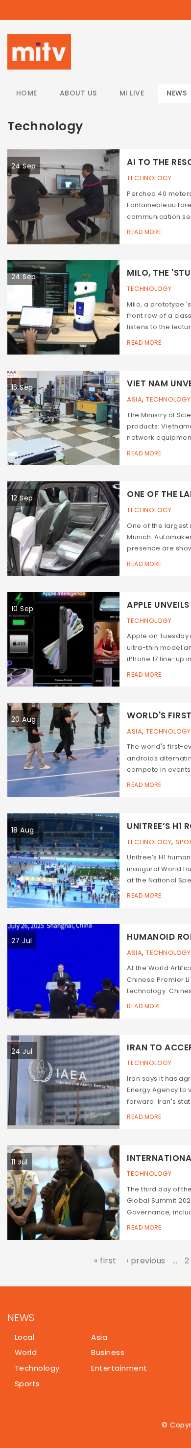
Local (24, 1337)
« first (105, 1260)
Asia (134, 399)
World (26, 1352)
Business (107, 1352)
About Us (78, 93)
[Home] (39, 52)
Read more (144, 232)
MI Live (131, 93)
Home (26, 93)
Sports (27, 1383)
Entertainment (119, 1368)
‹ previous (146, 1260)
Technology (149, 178)
